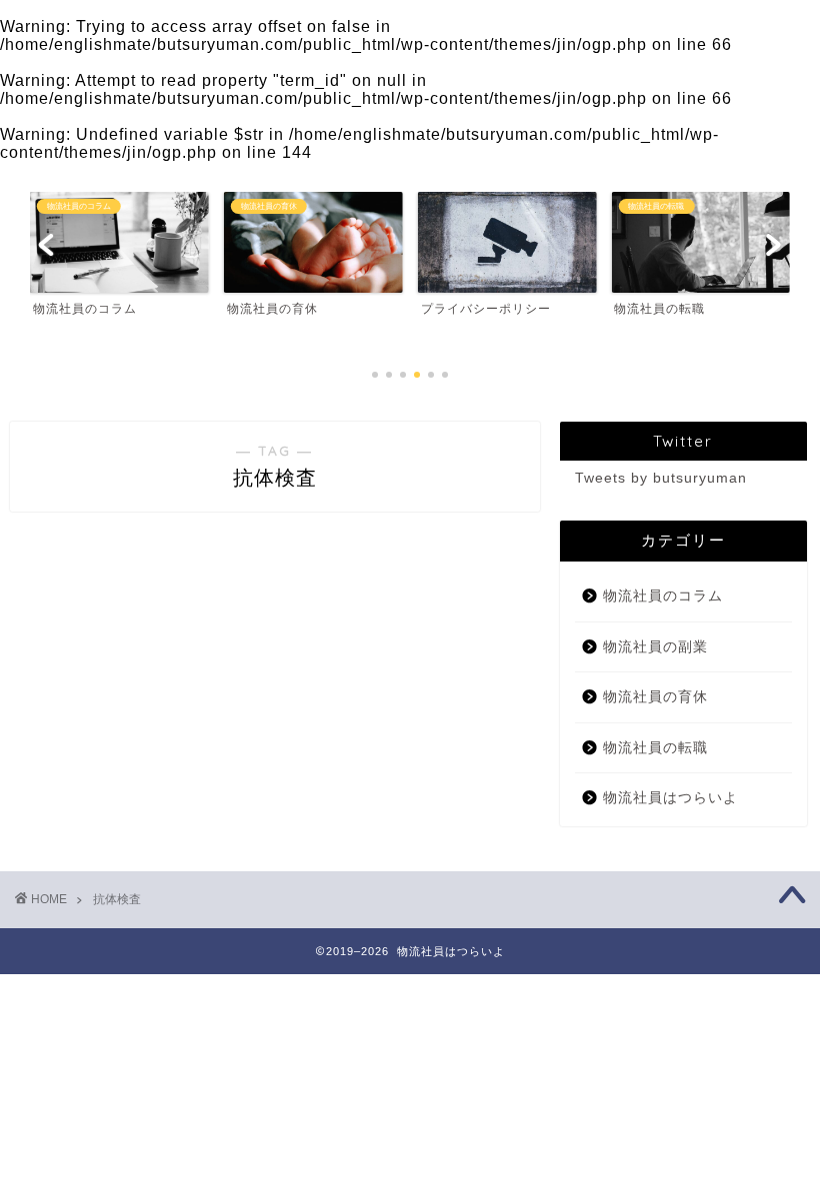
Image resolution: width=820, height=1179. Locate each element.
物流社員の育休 (655, 696)
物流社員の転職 (655, 747)
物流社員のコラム (663, 596)
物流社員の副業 (655, 646)
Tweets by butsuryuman (661, 478)
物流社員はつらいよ (670, 797)
